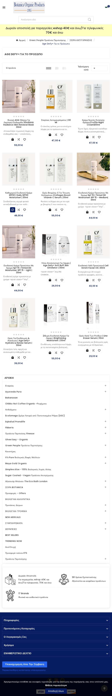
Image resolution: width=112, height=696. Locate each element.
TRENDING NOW (13, 541)
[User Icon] (99, 7)
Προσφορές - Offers (15, 493)
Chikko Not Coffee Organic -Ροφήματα (26, 403)
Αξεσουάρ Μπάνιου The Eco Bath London (26, 481)
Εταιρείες (9, 385)
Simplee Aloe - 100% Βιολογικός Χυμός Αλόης (28, 469)
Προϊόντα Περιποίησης (16, 559)
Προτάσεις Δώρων (14, 505)
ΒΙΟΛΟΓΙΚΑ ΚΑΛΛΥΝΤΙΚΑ (17, 499)
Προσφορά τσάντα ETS (16, 553)
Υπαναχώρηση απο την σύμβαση (24, 664)
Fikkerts (9, 427)
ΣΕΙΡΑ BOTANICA (14, 487)
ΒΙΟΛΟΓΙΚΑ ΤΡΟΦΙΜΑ (16, 511)
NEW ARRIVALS (13, 517)
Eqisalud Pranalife (15, 421)
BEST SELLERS (12, 535)
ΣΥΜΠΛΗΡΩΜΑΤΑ (14, 523)
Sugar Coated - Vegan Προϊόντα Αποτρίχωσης (29, 475)
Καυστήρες (10, 451)
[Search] (89, 19)
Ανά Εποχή (10, 547)
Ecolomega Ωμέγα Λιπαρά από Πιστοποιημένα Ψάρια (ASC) (35, 415)
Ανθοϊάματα (10, 409)
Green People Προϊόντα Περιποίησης (23, 445)
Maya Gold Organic (16, 463)
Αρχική (9, 378)
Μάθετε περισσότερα (56, 685)
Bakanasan (11, 397)
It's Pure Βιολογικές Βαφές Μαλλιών (22, 457)
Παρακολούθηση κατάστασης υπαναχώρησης (24, 670)
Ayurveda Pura (13, 391)
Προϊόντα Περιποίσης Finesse (19, 433)
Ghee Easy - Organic (16, 439)
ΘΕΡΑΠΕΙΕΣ (11, 529)
